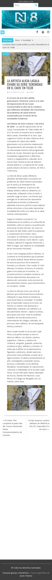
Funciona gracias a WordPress (16, 573)
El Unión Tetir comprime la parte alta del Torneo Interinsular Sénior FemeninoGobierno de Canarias (12, 427)
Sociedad (6, 54)
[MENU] (3, 32)
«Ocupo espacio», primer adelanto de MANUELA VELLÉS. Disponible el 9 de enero (38, 424)
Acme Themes (26, 576)
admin (31, 92)
